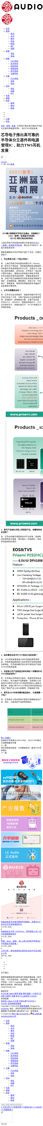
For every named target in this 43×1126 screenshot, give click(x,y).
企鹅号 (8, 996)
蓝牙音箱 (14, 71)
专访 (12, 36)
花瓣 (13, 996)
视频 (8, 98)
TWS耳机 (14, 61)
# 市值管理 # (17, 1107)
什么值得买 (25, 996)
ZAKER (33, 996)
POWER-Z (31, 1001)
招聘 (12, 49)
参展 (12, 164)
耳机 (12, 54)
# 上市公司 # (6, 1107)
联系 (8, 101)
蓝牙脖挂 (14, 64)
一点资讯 (35, 994)
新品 (12, 34)
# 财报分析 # (28, 1107)
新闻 (8, 31)
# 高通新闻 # (7, 1110)
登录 (8, 121)
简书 (18, 996)
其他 (12, 84)
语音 (12, 81)
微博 (12, 103)
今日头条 (5, 994)
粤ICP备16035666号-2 (21, 1014)
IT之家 (16, 1001)
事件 (12, 39)
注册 (8, 119)
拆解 (8, 59)
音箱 (12, 56)
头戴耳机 (14, 74)
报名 (12, 89)
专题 (8, 96)
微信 (12, 106)
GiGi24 (4, 162)
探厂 (12, 46)
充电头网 (23, 1001)
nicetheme (5, 1009)
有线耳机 (14, 66)
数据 (12, 44)
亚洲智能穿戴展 (14, 1004)
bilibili (11, 994)
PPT (12, 93)
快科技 (4, 1001)
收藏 (8, 738)
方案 (8, 76)
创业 (12, 41)
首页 (8, 29)
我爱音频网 (24, 1006)
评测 (8, 51)
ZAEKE (4, 1004)
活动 (8, 86)
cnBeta (9, 1001)
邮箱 (12, 108)
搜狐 (20, 994)
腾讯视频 (27, 994)
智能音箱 (14, 69)
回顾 (12, 91)
